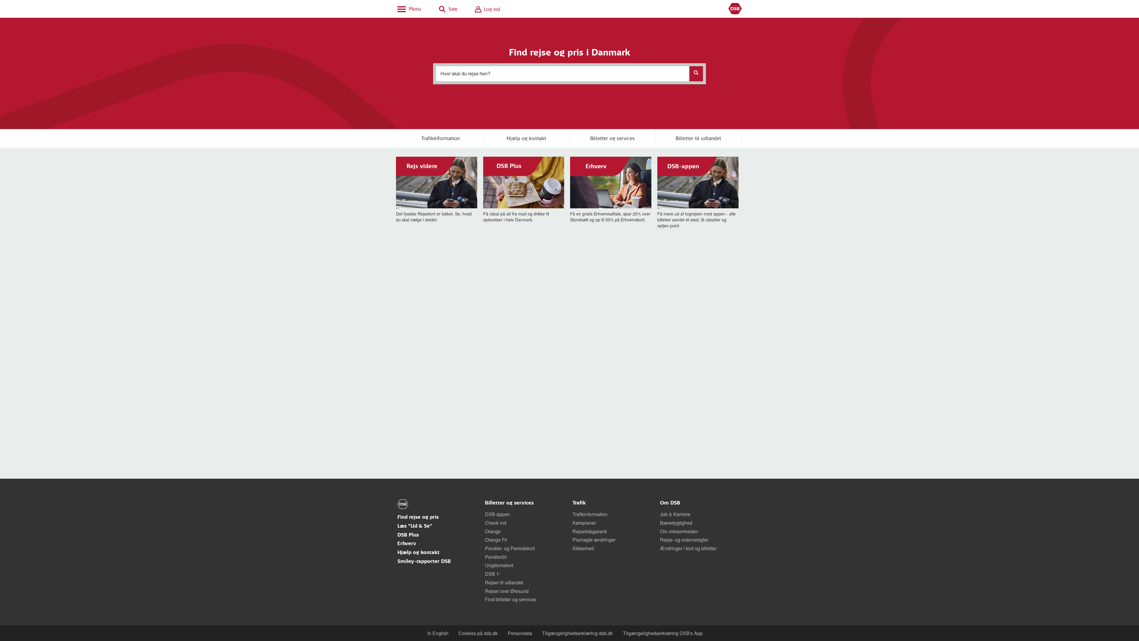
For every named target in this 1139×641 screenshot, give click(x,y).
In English (437, 633)
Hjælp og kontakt (526, 138)
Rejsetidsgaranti (589, 531)
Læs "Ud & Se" (414, 526)
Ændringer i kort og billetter (688, 548)
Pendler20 (496, 556)
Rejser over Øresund (507, 591)
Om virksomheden (679, 531)
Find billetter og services (510, 599)
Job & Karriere (675, 514)
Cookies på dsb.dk (478, 633)
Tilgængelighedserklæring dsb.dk (577, 633)
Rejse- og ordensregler (684, 539)
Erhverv (406, 543)
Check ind (495, 522)
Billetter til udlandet (698, 138)
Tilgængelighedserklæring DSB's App (663, 633)
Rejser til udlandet (504, 582)
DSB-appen (497, 514)
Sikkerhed (583, 548)
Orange (493, 531)
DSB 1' (492, 573)
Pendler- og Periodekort (510, 548)
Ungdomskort (499, 565)
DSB (735, 9)
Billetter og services (612, 138)
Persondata (520, 633)
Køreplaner (584, 522)
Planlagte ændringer (593, 539)
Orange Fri (496, 539)
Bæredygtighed (676, 522)
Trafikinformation (440, 138)
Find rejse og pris (418, 517)
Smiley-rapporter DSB (424, 561)
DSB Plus (408, 535)
